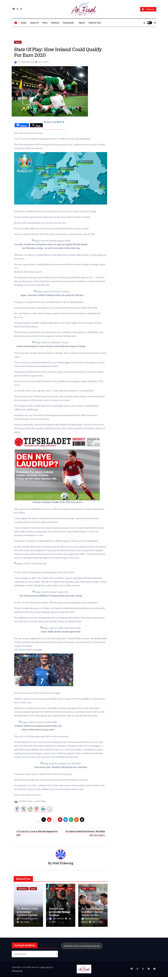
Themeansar (17, 970)
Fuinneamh (68, 22)
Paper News (45, 967)
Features (55, 22)
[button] (155, 22)
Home (23, 22)
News (44, 22)
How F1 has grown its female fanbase (59, 912)
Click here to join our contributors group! (82, 946)
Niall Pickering (27, 62)
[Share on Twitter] (24, 809)
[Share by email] (50, 809)
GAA (84, 888)
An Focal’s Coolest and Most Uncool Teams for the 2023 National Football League (92, 915)
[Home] (15, 23)
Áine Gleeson (58, 918)
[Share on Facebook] (17, 809)
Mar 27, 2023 (97, 922)
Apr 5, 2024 (24, 922)
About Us (34, 22)
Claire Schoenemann (29, 918)
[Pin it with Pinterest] (37, 809)
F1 (51, 888)
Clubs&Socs (22, 888)
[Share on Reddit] (30, 809)
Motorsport (60, 888)
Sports (82, 22)
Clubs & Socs (95, 22)
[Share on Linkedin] (43, 809)
